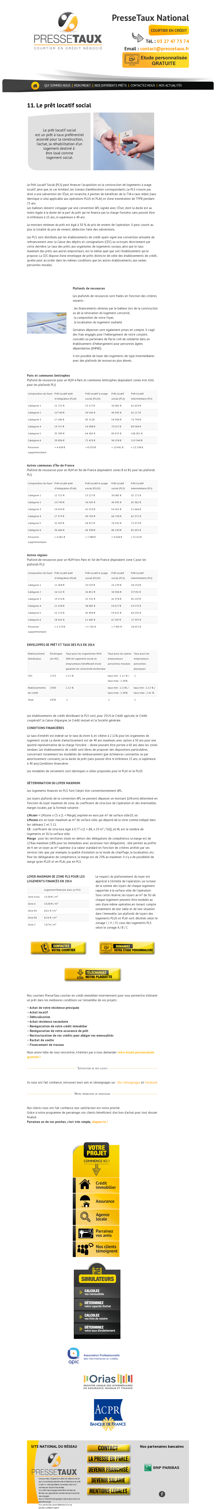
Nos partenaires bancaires (162, 1446)
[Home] (35, 86)
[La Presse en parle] (108, 1463)
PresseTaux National (150, 17)
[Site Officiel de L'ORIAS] (108, 1388)
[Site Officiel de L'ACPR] (108, 1429)
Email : (132, 48)
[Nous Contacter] (108, 1452)
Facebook (151, 1082)
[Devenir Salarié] (108, 1484)
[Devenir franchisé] (108, 1473)
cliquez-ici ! (100, 1122)
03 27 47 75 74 (173, 41)
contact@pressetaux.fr (164, 48)
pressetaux (67, 30)
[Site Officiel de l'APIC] (94, 1363)
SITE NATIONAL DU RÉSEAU (54, 1446)
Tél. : (151, 41)
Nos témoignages (128, 1082)
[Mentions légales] (108, 1495)
